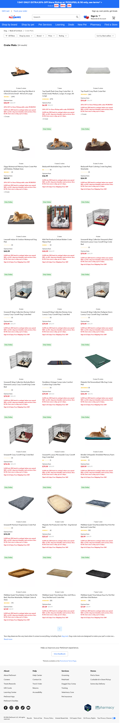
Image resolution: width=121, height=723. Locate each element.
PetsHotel (65, 679)
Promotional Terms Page (68, 661)
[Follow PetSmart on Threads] (17, 708)
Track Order (37, 684)
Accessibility (37, 692)
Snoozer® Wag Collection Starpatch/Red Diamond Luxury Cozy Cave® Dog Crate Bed (96, 241)
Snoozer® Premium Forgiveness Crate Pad (20, 525)
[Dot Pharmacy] (104, 708)
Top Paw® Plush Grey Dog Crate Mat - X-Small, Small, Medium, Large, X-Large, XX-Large (58, 93)
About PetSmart (10, 675)
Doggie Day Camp (69, 684)
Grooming (65, 675)
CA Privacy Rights (89, 718)
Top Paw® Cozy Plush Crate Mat (93, 91)
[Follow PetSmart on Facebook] (6, 708)
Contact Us (37, 679)
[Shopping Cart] (115, 18)
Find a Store (94, 675)
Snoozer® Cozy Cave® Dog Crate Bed (19, 455)
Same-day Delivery (97, 684)
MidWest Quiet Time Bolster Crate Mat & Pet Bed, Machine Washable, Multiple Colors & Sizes (20, 597)
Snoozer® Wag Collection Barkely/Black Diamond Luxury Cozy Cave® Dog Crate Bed (19, 384)
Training (65, 688)
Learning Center (10, 692)
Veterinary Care (68, 692)
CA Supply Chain (75, 718)
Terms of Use (38, 718)
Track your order (20, 11)
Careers (7, 679)
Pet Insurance (67, 696)
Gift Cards (8, 688)
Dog (5, 31)
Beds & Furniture (16, 31)
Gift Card (5, 11)
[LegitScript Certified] (87, 708)
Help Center (37, 675)
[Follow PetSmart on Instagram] (11, 708)
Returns (35, 688)
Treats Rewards (10, 684)
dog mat (65, 636)
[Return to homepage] (15, 16)
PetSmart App (9, 696)
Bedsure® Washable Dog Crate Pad (56, 166)
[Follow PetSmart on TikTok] (23, 708)
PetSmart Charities (11, 701)
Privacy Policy (48, 718)
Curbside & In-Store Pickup (100, 679)
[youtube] (28, 708)
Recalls (29, 718)
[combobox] (56, 17)
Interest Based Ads (61, 718)
